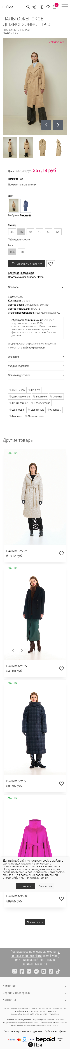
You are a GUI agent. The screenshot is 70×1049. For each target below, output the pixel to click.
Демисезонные (21, 396)
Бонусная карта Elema (21, 273)
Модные (17, 416)
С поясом (55, 409)
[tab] (36, 287)
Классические (41, 403)
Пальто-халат (35, 416)
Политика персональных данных (22, 1031)
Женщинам (18, 390)
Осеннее (57, 396)
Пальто (35, 390)
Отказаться (45, 886)
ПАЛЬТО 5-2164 (16, 781)
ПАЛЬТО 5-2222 (16, 551)
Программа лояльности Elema (26, 277)
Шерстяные (37, 409)
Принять (25, 886)
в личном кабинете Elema (35, 953)
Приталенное (20, 403)
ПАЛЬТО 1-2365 (16, 666)
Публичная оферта (56, 1031)
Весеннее (41, 396)
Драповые (18, 409)
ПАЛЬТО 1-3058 (16, 896)
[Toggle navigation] (65, 7)
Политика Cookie (37, 878)
